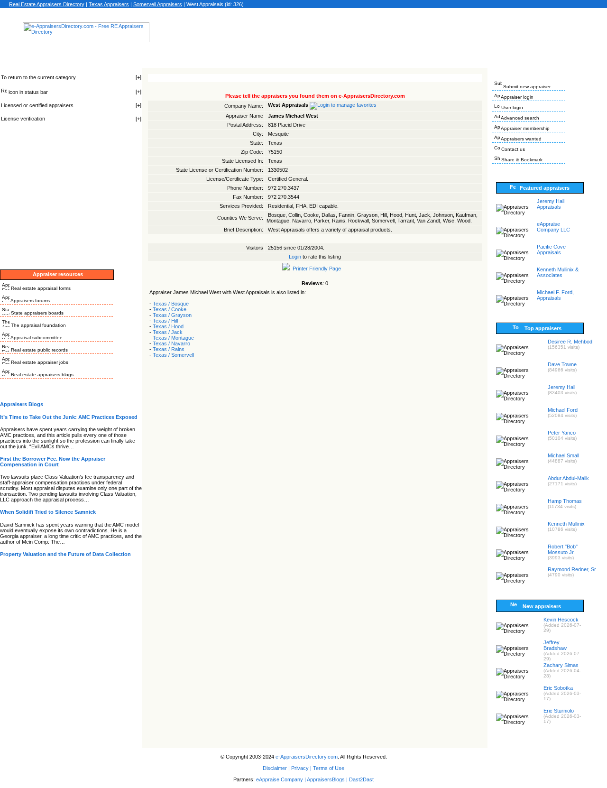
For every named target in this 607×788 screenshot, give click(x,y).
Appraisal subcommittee (36, 337)
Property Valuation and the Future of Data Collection (65, 554)
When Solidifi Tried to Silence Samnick (48, 512)
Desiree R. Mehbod (570, 341)
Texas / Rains (168, 349)
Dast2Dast (361, 779)
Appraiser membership (525, 128)
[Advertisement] (322, 35)
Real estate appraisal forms (40, 288)
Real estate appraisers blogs (41, 374)
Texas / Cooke (169, 309)
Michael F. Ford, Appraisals (555, 295)
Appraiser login (516, 97)
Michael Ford (563, 410)
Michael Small (563, 455)
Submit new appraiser (526, 86)
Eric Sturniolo (558, 711)
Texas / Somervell (173, 355)
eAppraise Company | (281, 779)
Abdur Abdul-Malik (568, 478)
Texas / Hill (165, 321)
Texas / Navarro (171, 343)
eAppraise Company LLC (553, 226)
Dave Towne (562, 364)
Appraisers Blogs (21, 404)
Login (295, 257)
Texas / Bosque (171, 303)
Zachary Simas (561, 665)
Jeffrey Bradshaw (555, 645)
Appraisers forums (29, 300)
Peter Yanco (562, 433)
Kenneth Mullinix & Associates (558, 272)
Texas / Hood (168, 326)
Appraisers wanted (521, 138)
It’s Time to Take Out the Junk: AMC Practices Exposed (69, 417)
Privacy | (301, 768)
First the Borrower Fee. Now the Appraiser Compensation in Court (52, 461)
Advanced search (519, 118)
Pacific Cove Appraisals (551, 249)
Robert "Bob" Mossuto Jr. (563, 549)
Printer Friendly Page (315, 268)
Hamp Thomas (565, 501)
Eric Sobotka (558, 688)
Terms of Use (328, 768)
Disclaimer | (276, 768)
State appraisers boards (36, 312)
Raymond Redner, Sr (572, 569)
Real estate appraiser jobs (38, 362)
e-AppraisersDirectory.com (307, 757)
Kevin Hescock (561, 619)
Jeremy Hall (561, 387)
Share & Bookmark (521, 159)
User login (511, 107)
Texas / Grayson (172, 315)
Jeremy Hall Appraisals (550, 204)
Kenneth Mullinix (566, 524)
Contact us (512, 149)
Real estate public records (38, 349)
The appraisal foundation (37, 325)
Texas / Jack (168, 332)
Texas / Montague (173, 338)
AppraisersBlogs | (328, 779)
